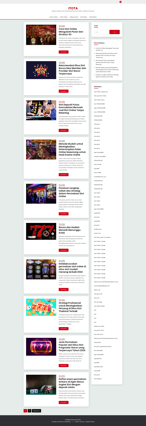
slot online (97, 193)
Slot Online (83, 17)
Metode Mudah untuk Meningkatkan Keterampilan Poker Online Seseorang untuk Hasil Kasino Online (72, 149)
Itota (73, 8)
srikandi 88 (97, 342)
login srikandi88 (98, 152)
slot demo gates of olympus (102, 237)
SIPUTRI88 (97, 172)
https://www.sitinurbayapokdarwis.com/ (106, 282)
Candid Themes (90, 421)
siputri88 (96, 168)
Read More (64, 52)
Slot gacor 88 (98, 294)
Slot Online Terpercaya (101, 92)
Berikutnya (36, 411)
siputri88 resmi (98, 366)
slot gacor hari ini (99, 330)
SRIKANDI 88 (98, 116)
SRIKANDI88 (98, 120)
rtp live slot (97, 233)
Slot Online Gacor (99, 100)
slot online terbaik (99, 306)
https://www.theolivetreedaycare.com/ (105, 338)
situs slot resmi (98, 334)
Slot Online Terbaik (99, 241)
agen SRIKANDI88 (99, 108)
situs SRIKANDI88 (99, 112)
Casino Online (53, 17)
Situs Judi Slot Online (100, 96)
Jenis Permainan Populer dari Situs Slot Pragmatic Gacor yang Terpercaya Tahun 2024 (72, 346)
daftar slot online (99, 326)
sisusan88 (97, 371)
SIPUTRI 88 (97, 164)
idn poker (97, 217)
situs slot (96, 298)
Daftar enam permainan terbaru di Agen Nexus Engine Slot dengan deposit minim (72, 383)
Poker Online (64, 17)
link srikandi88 (98, 350)
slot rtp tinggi (98, 302)
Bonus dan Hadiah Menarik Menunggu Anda (70, 230)
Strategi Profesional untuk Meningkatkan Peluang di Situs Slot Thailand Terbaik (70, 307)
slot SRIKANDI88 (99, 104)
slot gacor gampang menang (102, 346)
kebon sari (97, 290)
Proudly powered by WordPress (61, 421)
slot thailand (97, 379)
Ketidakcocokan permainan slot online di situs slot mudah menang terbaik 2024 (72, 268)
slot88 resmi (97, 229)
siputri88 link (98, 358)
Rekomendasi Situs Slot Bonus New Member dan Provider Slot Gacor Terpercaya (72, 69)
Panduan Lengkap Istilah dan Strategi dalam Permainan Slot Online (71, 192)
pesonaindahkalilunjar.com (102, 286)
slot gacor (97, 124)
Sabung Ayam (74, 17)
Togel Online (93, 17)
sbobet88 (97, 213)
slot (95, 310)
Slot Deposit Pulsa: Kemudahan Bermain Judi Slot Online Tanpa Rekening (71, 108)
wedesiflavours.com (100, 176)
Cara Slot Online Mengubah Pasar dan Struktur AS (71, 31)
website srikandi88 (100, 156)
